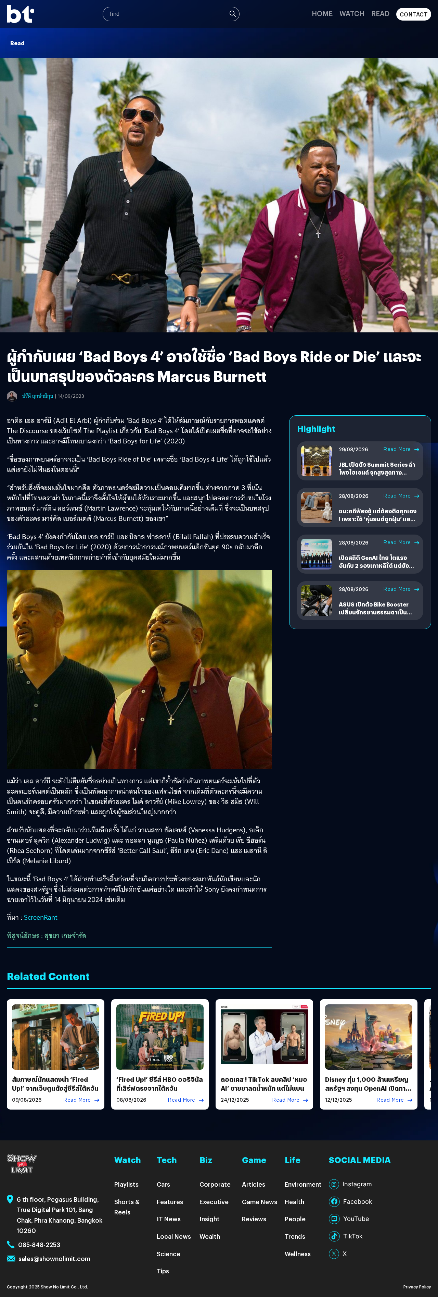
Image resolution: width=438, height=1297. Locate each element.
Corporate (215, 1184)
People (295, 1218)
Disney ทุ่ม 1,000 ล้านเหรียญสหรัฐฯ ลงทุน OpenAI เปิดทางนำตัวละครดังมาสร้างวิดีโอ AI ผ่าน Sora (367, 1092)
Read (380, 13)
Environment (303, 1184)
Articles (253, 1184)
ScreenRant (40, 917)
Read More (397, 449)
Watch (351, 13)
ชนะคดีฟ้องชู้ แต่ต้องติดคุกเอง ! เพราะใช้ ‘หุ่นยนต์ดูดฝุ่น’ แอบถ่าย (377, 518)
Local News (174, 1236)
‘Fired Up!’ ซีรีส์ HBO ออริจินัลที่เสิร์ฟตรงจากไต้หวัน (159, 1083)
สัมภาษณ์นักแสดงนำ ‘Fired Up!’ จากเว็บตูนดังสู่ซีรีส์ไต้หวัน (55, 1083)
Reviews (254, 1218)
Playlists (126, 1184)
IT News (169, 1218)
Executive (214, 1201)
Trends (295, 1236)
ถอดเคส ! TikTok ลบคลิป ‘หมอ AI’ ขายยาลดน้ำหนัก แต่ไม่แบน (264, 1083)
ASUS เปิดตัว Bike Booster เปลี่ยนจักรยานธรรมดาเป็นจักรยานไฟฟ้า (374, 612)
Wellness (298, 1253)
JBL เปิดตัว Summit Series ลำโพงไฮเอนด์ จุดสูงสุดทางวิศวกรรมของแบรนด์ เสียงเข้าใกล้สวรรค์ (377, 476)
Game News (259, 1201)
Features (170, 1201)
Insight (209, 1218)
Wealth (209, 1236)
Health (294, 1201)
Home (322, 13)
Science (168, 1253)
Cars (163, 1184)
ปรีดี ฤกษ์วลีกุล (37, 396)
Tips (163, 1271)
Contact (414, 14)
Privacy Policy (417, 1286)
